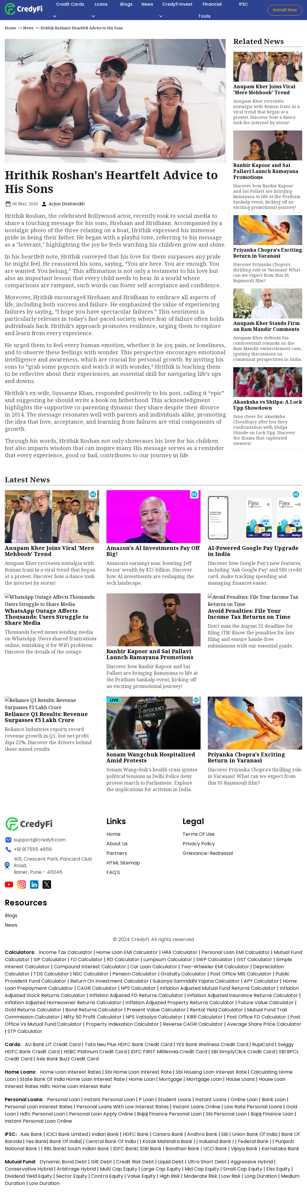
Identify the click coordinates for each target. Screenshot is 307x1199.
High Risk (169, 1176)
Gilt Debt (101, 1161)
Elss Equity (278, 1168)
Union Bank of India (255, 1134)
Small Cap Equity (242, 1168)
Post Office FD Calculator (256, 1016)
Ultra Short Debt (207, 1161)
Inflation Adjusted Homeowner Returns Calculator (63, 1002)
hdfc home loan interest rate (75, 1086)
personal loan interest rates (39, 1106)
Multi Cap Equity (118, 1168)
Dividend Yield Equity (28, 1176)
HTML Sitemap (123, 862)
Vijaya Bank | (246, 1148)
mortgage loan (204, 1079)
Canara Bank (168, 1134)
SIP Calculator (50, 959)
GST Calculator (254, 959)
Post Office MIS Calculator (241, 973)
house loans (241, 1079)
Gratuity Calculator (183, 973)
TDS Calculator (51, 973)
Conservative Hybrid (29, 1168)
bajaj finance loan (273, 1113)
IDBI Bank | (152, 1148)
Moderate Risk (200, 1176)
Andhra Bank (202, 1134)
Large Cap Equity (161, 1168)
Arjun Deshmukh (66, 203)
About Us (117, 843)
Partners (116, 853)
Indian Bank (106, 1134)
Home (10, 28)
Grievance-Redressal (208, 853)
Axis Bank (31, 1134)
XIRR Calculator (204, 1016)
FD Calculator (86, 959)
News (28, 28)
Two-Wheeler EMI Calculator (215, 966)
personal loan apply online (101, 1113)
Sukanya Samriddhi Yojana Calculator (196, 981)
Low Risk (230, 1176)
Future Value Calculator (266, 1002)
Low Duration (44, 1183)
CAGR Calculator (97, 988)
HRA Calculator (180, 952)
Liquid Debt (171, 1161)
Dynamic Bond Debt (63, 1161)
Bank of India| (66, 1141)
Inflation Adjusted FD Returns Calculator (136, 995)
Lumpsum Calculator (167, 959)
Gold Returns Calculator (33, 1009)
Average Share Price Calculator (264, 1024)
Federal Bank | (255, 1141)
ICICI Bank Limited (67, 1134)
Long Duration (260, 1176)
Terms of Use (199, 834)
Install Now (285, 10)
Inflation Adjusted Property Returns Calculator (179, 1002)
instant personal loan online (38, 1121)
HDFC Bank (136, 1134)
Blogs (11, 915)
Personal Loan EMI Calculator (235, 952)
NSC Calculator (91, 973)
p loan (147, 1099)
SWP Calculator (214, 959)
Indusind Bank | (217, 1141)
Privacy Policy (199, 843)
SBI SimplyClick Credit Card (243, 1051)
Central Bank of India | (113, 1141)
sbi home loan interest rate (138, 1072)
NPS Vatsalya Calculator (154, 1016)
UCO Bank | (217, 1148)
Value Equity (141, 1176)
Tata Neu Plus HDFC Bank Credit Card (128, 1044)
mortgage (171, 1079)
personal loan (64, 1099)
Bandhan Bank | (184, 1148)
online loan (244, 1099)
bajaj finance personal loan (170, 1113)
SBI (224, 1134)
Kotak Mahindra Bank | (169, 1141)
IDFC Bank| (126, 1148)
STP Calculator (24, 1031)
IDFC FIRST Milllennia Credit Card (169, 1051)
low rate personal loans (253, 1106)
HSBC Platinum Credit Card (95, 1051)
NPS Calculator (138, 988)
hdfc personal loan (43, 1113)
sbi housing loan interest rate (212, 1072)
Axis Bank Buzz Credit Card (67, 1058)
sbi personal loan (227, 1113)
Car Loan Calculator (153, 966)
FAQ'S (113, 872)
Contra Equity (107, 1176)
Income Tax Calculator (65, 952)
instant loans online (197, 1106)
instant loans (211, 1099)
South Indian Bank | (90, 1148)
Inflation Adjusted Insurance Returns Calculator (242, 995)
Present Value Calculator (156, 1009)
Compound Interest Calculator (90, 966)
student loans (174, 1099)
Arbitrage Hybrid (76, 1168)
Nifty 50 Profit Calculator (93, 1016)
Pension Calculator (134, 973)
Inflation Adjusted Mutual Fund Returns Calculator (218, 988)
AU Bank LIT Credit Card (53, 1044)
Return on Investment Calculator (109, 981)
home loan (142, 1079)
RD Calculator (123, 959)
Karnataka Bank (280, 1148)
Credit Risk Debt (135, 1161)
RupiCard (263, 1044)
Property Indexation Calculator (122, 1024)
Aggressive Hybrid (252, 1161)
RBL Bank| (55, 1148)
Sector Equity (72, 1176)
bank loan (274, 1099)
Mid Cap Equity (202, 1168)
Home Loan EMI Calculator (127, 952)
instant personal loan (110, 1099)
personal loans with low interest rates (122, 1106)
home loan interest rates (71, 1072)
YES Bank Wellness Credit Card (212, 1044)
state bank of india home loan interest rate (73, 1079)
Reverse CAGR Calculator (193, 1024)
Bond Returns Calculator (94, 1009)
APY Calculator (261, 981)
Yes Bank (36, 1141)
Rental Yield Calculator (216, 1009)
